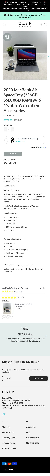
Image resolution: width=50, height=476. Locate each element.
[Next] (48, 56)
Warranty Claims (9, 437)
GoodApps (42, 147)
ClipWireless (9, 115)
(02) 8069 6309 (32, 443)
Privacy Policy (8, 432)
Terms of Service (9, 448)
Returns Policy (32, 437)
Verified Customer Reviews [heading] (15, 288)
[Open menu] (4, 24)
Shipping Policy (8, 443)
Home (28, 422)
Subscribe (38, 378)
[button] (41, 288)
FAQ (28, 432)
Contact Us (31, 427)
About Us (6, 427)
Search (5, 422)
